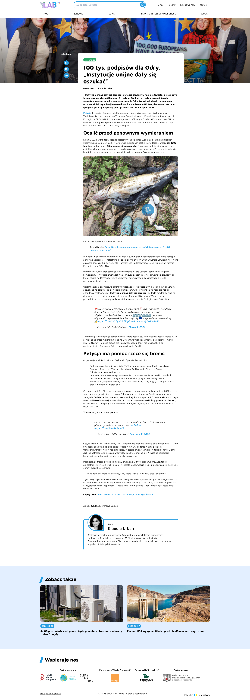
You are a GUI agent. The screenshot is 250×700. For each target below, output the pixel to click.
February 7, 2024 (139, 434)
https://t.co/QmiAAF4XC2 (109, 428)
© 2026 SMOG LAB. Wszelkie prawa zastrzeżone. (122, 693)
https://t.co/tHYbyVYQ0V (112, 321)
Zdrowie (78, 14)
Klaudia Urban (105, 88)
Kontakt (203, 5)
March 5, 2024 (137, 327)
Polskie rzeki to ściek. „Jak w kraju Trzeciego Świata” (126, 494)
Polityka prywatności (50, 693)
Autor (111, 524)
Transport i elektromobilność (158, 14)
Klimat (112, 14)
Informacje (90, 60)
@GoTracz (137, 425)
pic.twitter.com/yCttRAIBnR (143, 321)
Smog (45, 14)
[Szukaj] (142, 5)
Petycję (87, 113)
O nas (160, 5)
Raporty (172, 5)
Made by (188, 695)
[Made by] (202, 695)
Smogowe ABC (187, 5)
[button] (66, 62)
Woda (204, 14)
